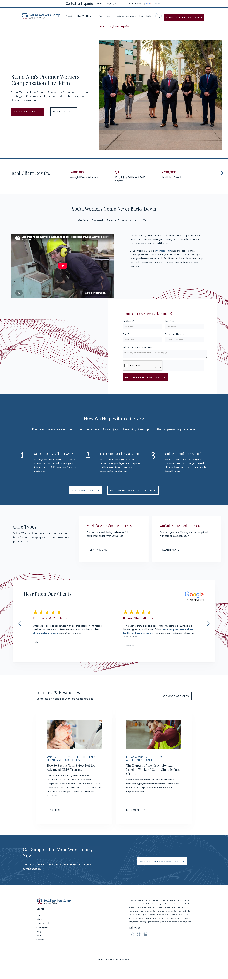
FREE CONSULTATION (27, 111)
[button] (70, 16)
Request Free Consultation (184, 17)
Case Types (104, 16)
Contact (40, 939)
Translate (156, 3)
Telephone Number (174, 334)
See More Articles (175, 696)
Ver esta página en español (114, 26)
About (69, 16)
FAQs (148, 16)
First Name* (128, 321)
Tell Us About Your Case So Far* (138, 347)
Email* (126, 334)
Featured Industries (124, 16)
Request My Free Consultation (161, 861)
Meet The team (64, 111)
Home (39, 915)
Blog (141, 16)
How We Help (84, 16)
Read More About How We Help (133, 490)
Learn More (98, 549)
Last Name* (171, 321)
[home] (41, 16)
